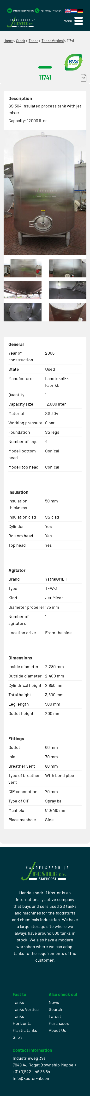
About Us (57, 1030)
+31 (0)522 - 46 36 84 (51, 10)
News (54, 1002)
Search (55, 1009)
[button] (73, 21)
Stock (20, 40)
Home (8, 40)
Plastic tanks (25, 1030)
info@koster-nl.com (23, 10)
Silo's (18, 1037)
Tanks (33, 40)
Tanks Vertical (53, 40)
